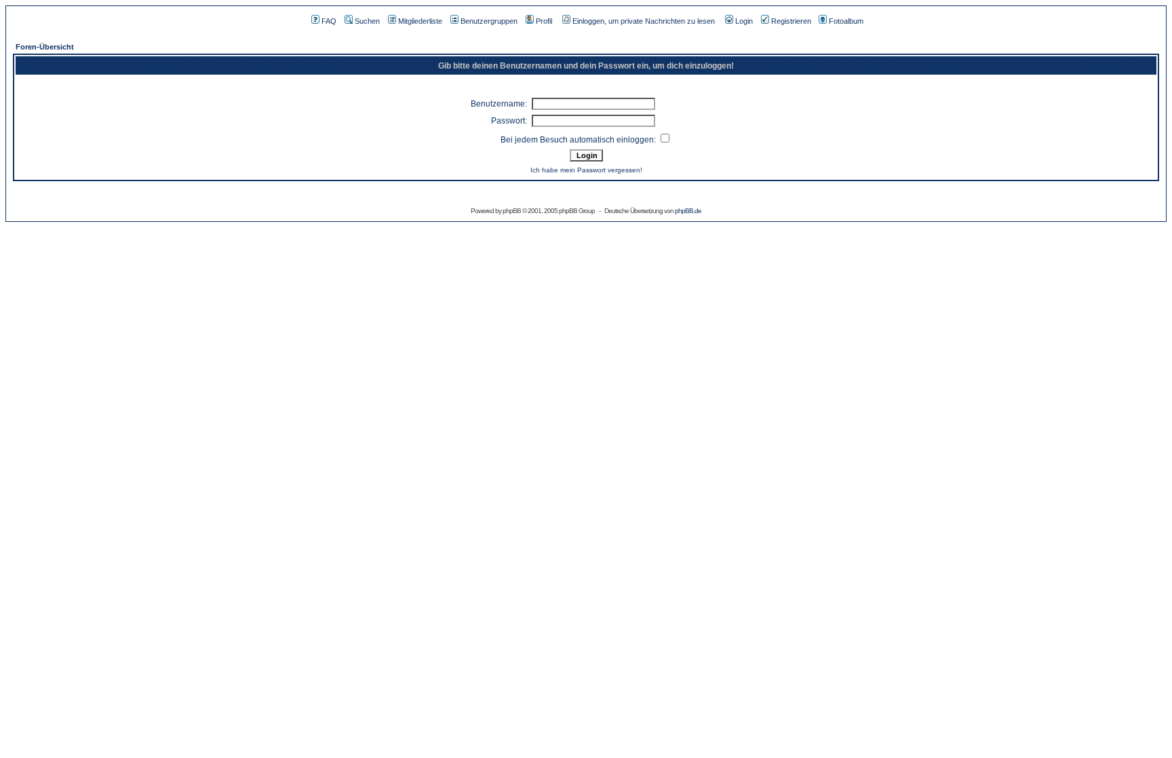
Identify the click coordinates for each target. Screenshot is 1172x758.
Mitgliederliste (420, 21)
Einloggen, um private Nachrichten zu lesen (643, 21)
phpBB (512, 210)
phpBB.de (688, 210)
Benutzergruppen (489, 21)
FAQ (328, 21)
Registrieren (791, 21)
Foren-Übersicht (45, 47)
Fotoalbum (846, 21)
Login (744, 21)
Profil (544, 21)
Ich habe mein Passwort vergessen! (586, 170)
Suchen (367, 21)
